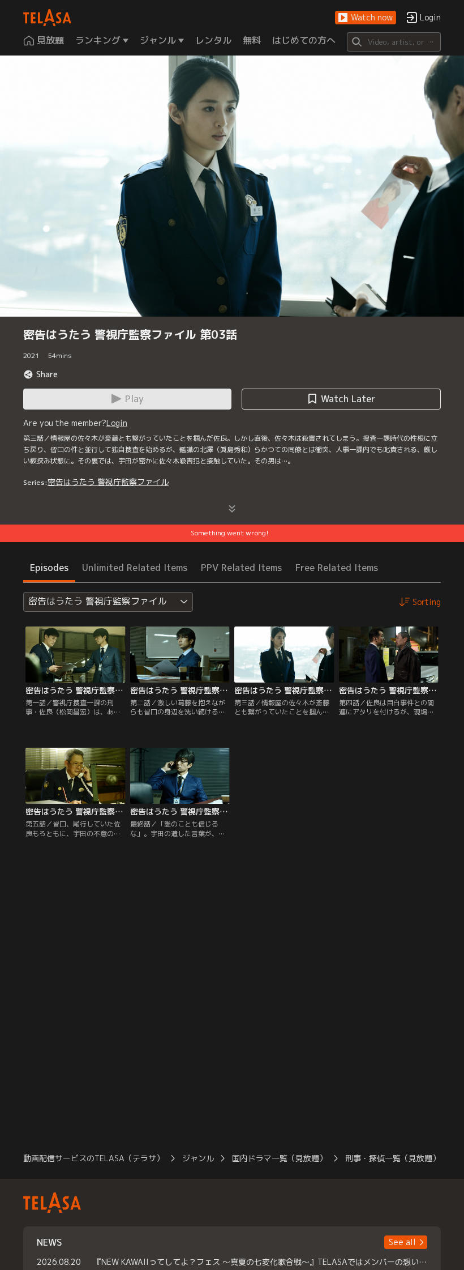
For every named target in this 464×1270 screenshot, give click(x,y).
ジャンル (198, 1158)
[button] (365, 18)
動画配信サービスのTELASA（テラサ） (93, 1158)
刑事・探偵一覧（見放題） (392, 1158)
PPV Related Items (241, 567)
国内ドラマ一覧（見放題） (279, 1158)
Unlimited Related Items (134, 567)
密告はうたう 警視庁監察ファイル (108, 481)
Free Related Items (336, 567)
